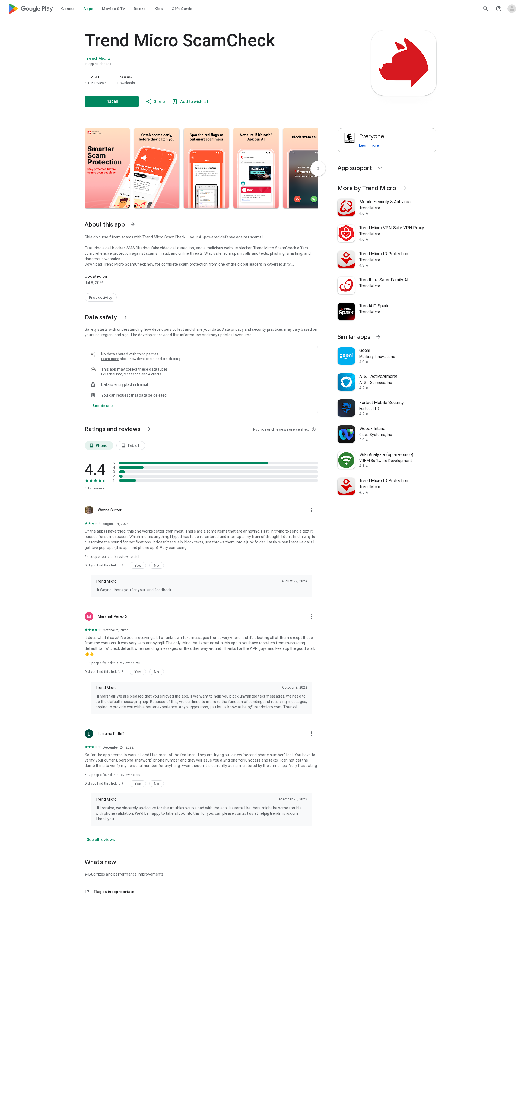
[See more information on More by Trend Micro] (404, 188)
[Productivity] (101, 297)
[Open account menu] (511, 8)
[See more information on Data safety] (124, 317)
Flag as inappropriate (109, 891)
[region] (193, 80)
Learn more (110, 359)
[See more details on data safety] (103, 405)
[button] (107, 168)
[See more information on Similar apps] (378, 336)
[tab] (68, 8)
